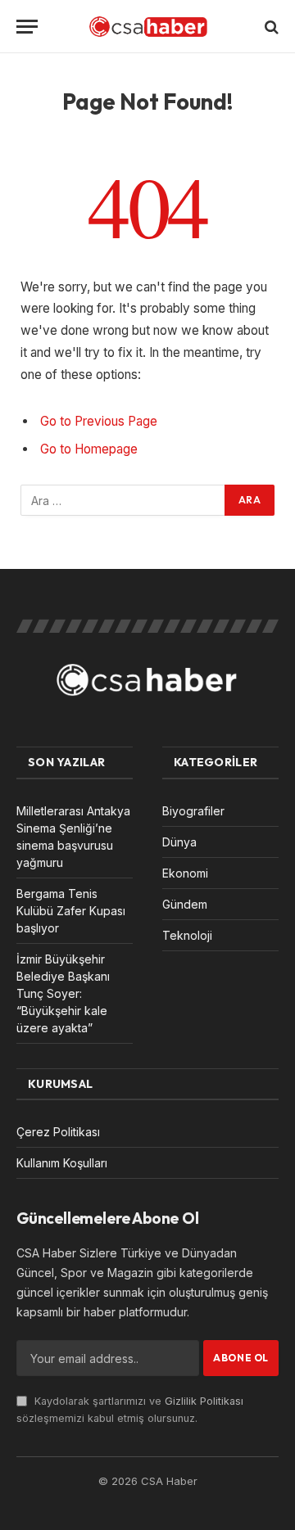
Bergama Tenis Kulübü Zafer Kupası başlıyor (70, 911)
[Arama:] (123, 500)
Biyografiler (193, 811)
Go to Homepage (89, 449)
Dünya (179, 842)
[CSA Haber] (147, 26)
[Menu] (27, 26)
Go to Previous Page (98, 421)
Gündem (184, 904)
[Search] (270, 26)
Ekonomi (185, 873)
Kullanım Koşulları (61, 1163)
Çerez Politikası (58, 1132)
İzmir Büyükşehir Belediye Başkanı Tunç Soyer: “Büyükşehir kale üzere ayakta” (63, 993)
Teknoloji (187, 935)
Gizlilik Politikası (204, 1401)
